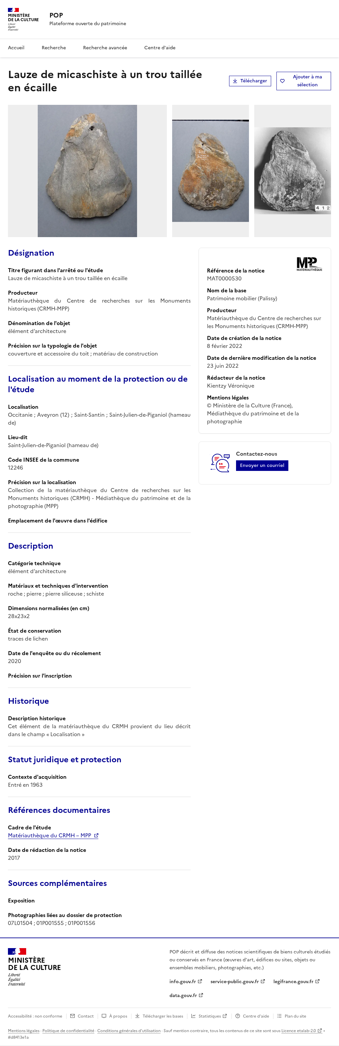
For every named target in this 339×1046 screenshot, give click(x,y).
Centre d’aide (256, 1016)
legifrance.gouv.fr (293, 981)
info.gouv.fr (183, 981)
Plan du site (295, 1016)
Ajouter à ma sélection (307, 80)
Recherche (54, 47)
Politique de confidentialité (68, 1031)
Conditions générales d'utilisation (129, 1031)
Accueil (16, 47)
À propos (118, 1016)
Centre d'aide (159, 47)
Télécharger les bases (163, 1016)
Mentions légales (23, 1031)
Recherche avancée (105, 47)
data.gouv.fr (183, 995)
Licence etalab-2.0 (298, 1031)
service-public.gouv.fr (235, 981)
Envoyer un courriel (262, 465)
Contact (86, 1016)
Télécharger (253, 80)
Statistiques (210, 1016)
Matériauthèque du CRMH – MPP (49, 835)
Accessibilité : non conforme (35, 1016)
